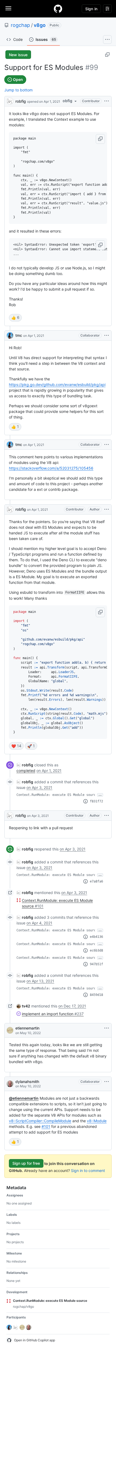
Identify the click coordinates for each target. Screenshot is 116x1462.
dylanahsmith (27, 1081)
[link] (24, 765)
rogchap (20, 25)
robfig (20, 101)
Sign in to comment (88, 1170)
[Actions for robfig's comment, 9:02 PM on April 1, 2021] (106, 509)
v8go (40, 25)
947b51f (96, 964)
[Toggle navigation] (8, 8)
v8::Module (97, 1120)
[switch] (15, 317)
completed (25, 770)
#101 (46, 1126)
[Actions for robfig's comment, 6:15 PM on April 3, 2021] (106, 815)
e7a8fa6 (96, 881)
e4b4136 (96, 937)
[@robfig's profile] (10, 100)
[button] (100, 139)
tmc (18, 335)
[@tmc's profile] (10, 335)
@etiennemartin (24, 1098)
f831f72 (96, 801)
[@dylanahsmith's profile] (10, 1084)
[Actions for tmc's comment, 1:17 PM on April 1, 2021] (106, 335)
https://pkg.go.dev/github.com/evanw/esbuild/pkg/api (57, 384)
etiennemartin (27, 1028)
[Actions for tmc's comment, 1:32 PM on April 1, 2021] (106, 444)
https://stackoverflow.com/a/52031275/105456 (51, 468)
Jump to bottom (18, 90)
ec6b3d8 (96, 950)
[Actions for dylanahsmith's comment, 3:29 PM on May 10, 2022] (106, 1081)
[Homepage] (58, 8)
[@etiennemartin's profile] (10, 1030)
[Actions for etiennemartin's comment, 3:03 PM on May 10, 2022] (106, 1028)
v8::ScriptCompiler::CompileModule (40, 1120)
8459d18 (96, 995)
